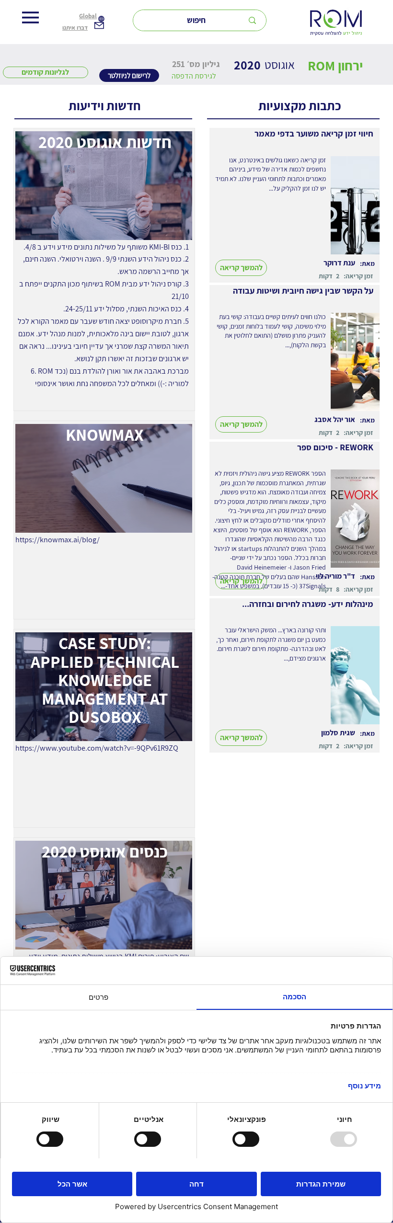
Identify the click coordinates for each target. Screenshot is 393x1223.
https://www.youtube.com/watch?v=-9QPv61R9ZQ (96, 748)
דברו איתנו (75, 27)
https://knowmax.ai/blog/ (57, 539)
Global (88, 16)
